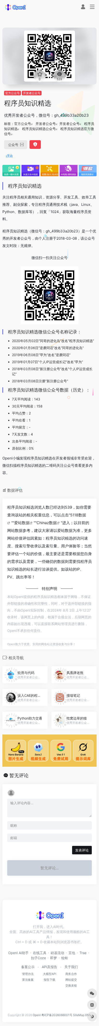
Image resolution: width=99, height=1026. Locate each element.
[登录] (83, 7)
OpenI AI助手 (18, 953)
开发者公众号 (31, 93)
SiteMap (78, 1015)
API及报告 (49, 967)
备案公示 (28, 967)
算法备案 (28, 979)
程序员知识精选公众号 (39, 129)
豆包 (71, 953)
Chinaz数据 (47, 522)
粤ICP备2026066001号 (56, 1015)
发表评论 (82, 850)
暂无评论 (19, 775)
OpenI (37, 1015)
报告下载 (49, 979)
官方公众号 (12, 93)
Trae (83, 953)
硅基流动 (57, 953)
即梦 (53, 958)
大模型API (49, 974)
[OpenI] (15, 7)
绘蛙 (64, 958)
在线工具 (39, 953)
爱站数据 (22, 522)
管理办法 (28, 974)
